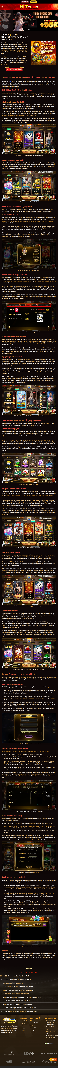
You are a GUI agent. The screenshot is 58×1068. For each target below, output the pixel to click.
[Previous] (3, 20)
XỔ (22, 1028)
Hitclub (3, 1025)
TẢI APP (33, 1030)
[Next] (55, 20)
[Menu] (2, 6)
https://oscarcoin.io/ (51, 1031)
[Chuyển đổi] (1, 979)
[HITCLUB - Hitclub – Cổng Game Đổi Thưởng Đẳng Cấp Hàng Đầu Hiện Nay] (29, 6)
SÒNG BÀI (24, 1020)
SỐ (24, 1028)
